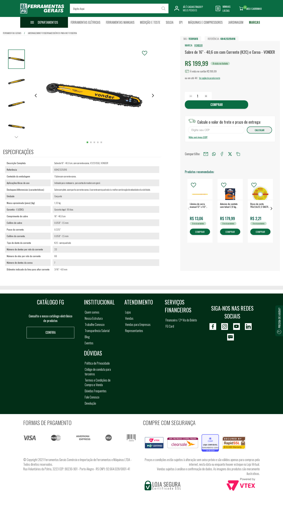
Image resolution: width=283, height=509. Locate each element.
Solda (169, 22)
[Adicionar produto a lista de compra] (145, 53)
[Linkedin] (248, 326)
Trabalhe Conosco (95, 324)
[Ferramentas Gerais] (42, 14)
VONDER (198, 45)
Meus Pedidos (190, 10)
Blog (87, 337)
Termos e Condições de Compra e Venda (98, 382)
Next (271, 208)
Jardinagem (235, 22)
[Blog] (230, 337)
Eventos (89, 343)
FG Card (170, 326)
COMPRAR (200, 232)
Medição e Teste (150, 22)
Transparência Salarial (97, 330)
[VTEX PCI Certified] (154, 439)
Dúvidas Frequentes (95, 391)
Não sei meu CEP (198, 137)
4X (196, 78)
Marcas (254, 22)
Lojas (128, 312)
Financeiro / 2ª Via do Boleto (181, 320)
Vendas (129, 318)
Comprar (216, 104)
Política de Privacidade (97, 363)
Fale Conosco (92, 397)
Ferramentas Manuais (120, 22)
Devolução (90, 403)
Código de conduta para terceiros (98, 371)
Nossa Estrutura (94, 318)
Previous (189, 208)
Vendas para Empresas (138, 324)
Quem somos (92, 312)
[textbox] (119, 8)
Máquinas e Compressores (205, 22)
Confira (50, 332)
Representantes (134, 330)
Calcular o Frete (216, 130)
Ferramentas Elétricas (85, 22)
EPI (181, 22)
